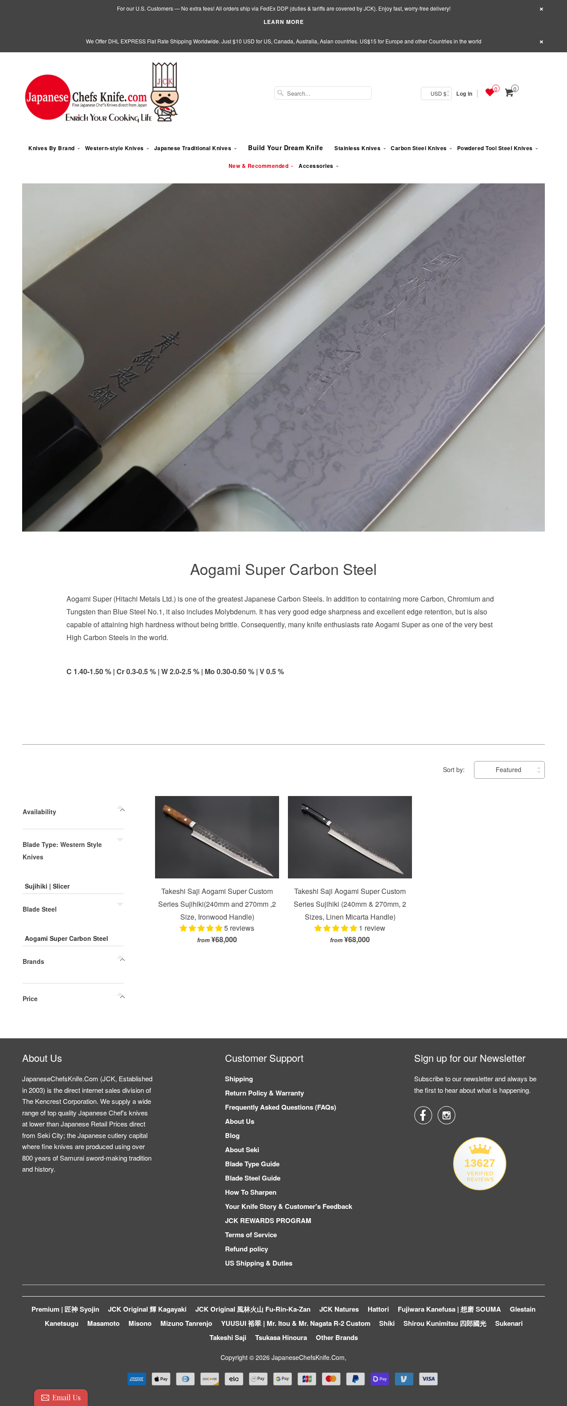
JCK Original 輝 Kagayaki (147, 1309)
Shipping (239, 1079)
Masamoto (103, 1323)
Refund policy (246, 1249)
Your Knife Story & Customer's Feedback (288, 1206)
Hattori (378, 1309)
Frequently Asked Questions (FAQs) (280, 1107)
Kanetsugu (61, 1323)
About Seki (242, 1149)
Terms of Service (251, 1234)
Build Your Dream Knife (285, 147)
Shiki (387, 1323)
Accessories (316, 166)
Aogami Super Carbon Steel (283, 568)
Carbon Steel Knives (419, 148)
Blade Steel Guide (252, 1178)
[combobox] (323, 93)
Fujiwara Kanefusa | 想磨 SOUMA (449, 1309)
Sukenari (509, 1323)
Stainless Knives (357, 148)
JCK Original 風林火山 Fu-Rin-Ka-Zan (253, 1309)
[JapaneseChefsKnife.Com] (102, 93)
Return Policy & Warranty (264, 1093)
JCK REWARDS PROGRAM (268, 1220)
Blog (232, 1135)
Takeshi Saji (228, 1337)
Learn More (284, 22)
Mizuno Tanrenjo (186, 1323)
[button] (202, 928)
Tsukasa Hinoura (281, 1337)
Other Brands (337, 1337)
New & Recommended (259, 166)
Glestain (523, 1309)
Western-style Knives (114, 148)
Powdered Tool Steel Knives (495, 148)
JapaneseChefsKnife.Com (308, 1357)
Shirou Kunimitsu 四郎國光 (445, 1323)
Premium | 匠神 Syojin (65, 1309)
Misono (139, 1323)
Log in (464, 93)
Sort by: (454, 769)
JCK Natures (339, 1309)
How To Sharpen (250, 1192)
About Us (239, 1121)
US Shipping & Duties (258, 1263)
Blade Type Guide (252, 1164)
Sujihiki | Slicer (47, 886)
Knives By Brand (51, 148)
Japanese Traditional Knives (193, 148)
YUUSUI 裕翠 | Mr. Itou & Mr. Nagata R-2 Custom (295, 1323)
